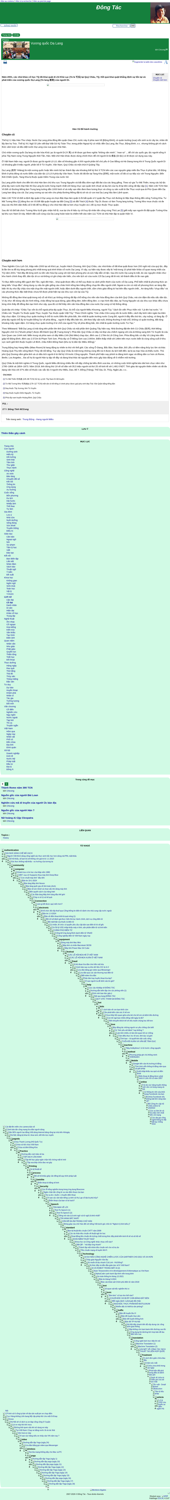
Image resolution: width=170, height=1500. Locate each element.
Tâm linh (10, 462)
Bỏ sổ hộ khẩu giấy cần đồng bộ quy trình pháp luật (55, 1176)
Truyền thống (12, 528)
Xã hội (7, 750)
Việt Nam (8, 728)
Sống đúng (11, 523)
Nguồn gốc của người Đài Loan (19, 795)
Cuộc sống (9, 492)
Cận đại (10, 600)
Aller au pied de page (42, 1)
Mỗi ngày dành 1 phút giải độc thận (126, 1301)
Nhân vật (10, 737)
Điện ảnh (10, 638)
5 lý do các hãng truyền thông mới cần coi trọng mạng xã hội (154, 1087)
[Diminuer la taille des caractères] (166, 63)
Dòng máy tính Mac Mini (71, 943)
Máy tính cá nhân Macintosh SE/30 (77, 945)
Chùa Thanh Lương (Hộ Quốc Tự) (28, 1142)
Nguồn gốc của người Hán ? (17, 810)
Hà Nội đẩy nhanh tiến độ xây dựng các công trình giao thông (145, 1325)
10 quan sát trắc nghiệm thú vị (117, 1289)
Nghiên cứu (11, 712)
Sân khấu (10, 632)
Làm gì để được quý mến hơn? (49, 904)
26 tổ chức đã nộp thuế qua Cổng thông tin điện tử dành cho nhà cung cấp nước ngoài (76, 911)
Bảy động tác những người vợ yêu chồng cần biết (133, 1027)
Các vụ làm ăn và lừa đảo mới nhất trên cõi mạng (157, 1113)
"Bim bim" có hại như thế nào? (120, 1295)
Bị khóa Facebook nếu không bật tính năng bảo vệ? (156, 1099)
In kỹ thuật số (36, 1169)
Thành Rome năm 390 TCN (16, 787)
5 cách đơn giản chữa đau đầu (154, 1359)
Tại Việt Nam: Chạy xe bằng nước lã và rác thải (35, 1430)
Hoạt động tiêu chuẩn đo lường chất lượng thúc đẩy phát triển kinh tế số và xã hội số (106, 1236)
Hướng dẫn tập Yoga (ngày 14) (54, 1473)
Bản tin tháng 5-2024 (107, 1279)
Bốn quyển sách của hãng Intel (42, 892)
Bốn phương (12, 495)
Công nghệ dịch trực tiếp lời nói (147, 1341)
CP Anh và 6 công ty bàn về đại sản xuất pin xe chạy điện (28, 1414)
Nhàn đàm (11, 564)
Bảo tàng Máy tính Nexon (34, 883)
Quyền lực (11, 652)
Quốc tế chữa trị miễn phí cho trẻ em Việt (157, 1380)
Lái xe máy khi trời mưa (22, 1425)
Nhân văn (10, 644)
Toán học (10, 588)
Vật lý (9, 591)
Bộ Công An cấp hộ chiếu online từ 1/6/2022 (156, 1106)
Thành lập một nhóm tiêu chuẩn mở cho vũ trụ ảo (99, 1247)
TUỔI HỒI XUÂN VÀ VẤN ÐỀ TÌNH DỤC (139, 1041)
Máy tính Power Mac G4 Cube (77, 948)
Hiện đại (10, 610)
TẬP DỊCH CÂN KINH (32, 1157)
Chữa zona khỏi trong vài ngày (156, 1367)
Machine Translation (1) (146, 1344)
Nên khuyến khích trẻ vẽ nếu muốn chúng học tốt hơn (131, 1021)
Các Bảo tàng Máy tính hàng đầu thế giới (48, 894)
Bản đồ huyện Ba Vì (128, 1313)
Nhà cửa (10, 517)
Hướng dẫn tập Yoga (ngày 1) (45, 1459)
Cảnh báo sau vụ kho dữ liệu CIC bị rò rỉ (92, 967)
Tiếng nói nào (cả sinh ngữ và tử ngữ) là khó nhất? (79, 1216)
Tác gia (9, 698)
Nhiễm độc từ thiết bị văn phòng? (129, 1307)
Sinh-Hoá (10, 586)
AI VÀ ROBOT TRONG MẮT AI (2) (106, 1268)
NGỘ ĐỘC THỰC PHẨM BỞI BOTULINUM (132, 1304)
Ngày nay (10, 734)
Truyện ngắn (12, 725)
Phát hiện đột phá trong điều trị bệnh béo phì (156, 1373)
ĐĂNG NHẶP (10, 25)
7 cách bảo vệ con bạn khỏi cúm (115, 1010)
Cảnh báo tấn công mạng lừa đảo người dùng (25, 1130)
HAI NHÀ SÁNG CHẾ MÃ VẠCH (19, 853)
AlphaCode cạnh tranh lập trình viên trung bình (115, 1274)
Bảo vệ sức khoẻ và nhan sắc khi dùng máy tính (47, 889)
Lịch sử (8, 597)
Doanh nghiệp (12, 753)
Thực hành (11, 468)
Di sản (9, 608)
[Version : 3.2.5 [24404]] (165, 1496)
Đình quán (11, 747)
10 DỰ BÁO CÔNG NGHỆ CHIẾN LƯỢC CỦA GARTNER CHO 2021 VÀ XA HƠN (118, 1257)
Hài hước (10, 501)
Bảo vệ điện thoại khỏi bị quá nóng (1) (60, 916)
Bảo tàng (10, 476)
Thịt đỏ (9, 674)
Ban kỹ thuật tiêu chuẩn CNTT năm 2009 (84, 1231)
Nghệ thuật (9, 619)
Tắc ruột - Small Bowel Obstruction (159, 1387)
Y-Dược (10, 594)
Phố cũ (9, 739)
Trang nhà (6, 35)
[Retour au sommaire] (167, 134)
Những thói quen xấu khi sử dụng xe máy (31, 1427)
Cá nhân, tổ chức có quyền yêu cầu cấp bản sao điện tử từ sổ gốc (77, 925)
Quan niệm (9, 641)
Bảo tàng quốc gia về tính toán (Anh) (41, 886)
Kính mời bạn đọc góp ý (102, 993)
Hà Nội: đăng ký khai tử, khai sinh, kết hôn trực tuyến (32, 1135)
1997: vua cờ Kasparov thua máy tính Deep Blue (38, 875)
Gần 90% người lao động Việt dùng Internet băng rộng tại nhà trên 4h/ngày (39, 1132)
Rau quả (10, 668)
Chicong (161, 50)
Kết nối (7, 556)
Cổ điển (10, 709)
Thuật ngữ (11, 569)
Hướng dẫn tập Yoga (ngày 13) (53, 1470)
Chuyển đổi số (13, 479)
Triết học (10, 657)
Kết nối (9, 482)
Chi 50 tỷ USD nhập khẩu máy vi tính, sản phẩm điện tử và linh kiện (79, 927)
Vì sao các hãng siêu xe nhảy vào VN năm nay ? (39, 1436)
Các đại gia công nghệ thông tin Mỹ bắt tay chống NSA (159, 1121)
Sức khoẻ (10, 525)
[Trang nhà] (160, 23)
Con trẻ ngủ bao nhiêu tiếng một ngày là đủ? (125, 1018)
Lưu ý (9, 515)
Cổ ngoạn (10, 624)
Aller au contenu (7, 1)
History (6, 838)
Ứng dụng (11, 487)
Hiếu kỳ (9, 454)
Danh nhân (11, 605)
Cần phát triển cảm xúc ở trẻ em (117, 1012)
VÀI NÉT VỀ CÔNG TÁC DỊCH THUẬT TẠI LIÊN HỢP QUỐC (153, 1350)
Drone (11, 1419)
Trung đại (10, 616)
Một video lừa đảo (88, 975)
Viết (8, 550)
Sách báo (10, 567)
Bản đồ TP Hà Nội (132, 1322)
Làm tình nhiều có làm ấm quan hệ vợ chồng (135, 1033)
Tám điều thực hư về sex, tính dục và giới (135, 1036)
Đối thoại (10, 660)
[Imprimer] (5, 63)
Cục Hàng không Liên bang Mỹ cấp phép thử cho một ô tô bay (32, 1416)
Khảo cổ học (12, 613)
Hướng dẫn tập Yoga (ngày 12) (51, 1467)
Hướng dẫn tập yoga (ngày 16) (58, 1478)
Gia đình (8, 512)
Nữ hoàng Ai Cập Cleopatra (17, 817)
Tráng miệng (12, 679)
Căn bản (10, 537)
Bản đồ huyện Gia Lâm (130, 1316)
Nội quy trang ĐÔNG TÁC (105, 996)
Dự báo (9, 687)
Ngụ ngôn (10, 715)
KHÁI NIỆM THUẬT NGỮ (83, 1239)
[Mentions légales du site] (98, 1490)
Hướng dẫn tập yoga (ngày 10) (47, 1462)
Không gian (11, 580)
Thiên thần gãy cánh (13, 433)
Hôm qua (10, 731)
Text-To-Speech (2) (64, 1213)
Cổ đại (16, 35)
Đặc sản (10, 682)
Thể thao (10, 506)
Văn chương (10, 706)
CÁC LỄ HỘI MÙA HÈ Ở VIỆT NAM (83, 955)
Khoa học (8, 577)
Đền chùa (10, 742)
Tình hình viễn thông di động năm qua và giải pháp (150, 1067)
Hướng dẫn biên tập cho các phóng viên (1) (108, 991)
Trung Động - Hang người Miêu (38, 419)
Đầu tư (9, 764)
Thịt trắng (10, 671)
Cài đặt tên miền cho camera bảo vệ (20, 1127)
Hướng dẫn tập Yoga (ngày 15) (56, 1475)
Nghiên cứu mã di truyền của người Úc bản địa (28, 802)
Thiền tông (11, 654)
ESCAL (161, 1498)
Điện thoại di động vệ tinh (48, 1183)
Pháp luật (10, 761)
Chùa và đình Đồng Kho (28, 1147)
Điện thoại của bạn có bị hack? (62, 1201)
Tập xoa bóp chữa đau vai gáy (39, 1162)
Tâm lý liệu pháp (159, 1392)
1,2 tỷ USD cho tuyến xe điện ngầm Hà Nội (85, 1405)
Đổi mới (10, 703)
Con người (9, 449)
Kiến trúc (10, 630)
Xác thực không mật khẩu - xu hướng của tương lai (32, 862)
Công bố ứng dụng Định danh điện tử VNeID (74, 933)
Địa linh (9, 745)
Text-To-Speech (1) (62, 1210)
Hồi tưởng (11, 457)
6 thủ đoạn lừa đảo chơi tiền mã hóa (89, 964)
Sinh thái (10, 460)
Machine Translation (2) (147, 1346)
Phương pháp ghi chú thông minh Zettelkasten (143, 1056)
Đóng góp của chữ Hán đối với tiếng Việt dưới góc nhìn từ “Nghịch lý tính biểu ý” (97, 1224)
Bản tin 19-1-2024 (29, 881)
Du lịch (9, 498)
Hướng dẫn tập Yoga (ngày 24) (36, 1443)
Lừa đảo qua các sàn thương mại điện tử (96, 973)
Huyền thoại (12, 690)
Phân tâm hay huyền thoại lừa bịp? (97, 978)
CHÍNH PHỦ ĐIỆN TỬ (63, 930)
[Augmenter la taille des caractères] (147, 62)
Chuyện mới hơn (160, 80)
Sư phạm (10, 545)
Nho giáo (10, 646)
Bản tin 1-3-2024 (49, 914)
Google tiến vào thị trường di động (147, 1064)
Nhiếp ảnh (11, 503)
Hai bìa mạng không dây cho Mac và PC (45, 1452)
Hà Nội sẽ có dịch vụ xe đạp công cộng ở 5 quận (30, 1422)
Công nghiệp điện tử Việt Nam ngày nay (73, 936)
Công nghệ (9, 470)
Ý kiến (9, 572)
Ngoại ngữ (11, 539)
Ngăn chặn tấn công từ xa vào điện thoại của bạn (64, 1192)
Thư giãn (10, 465)
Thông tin (10, 484)
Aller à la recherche (24, 1)
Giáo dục (8, 534)
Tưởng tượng (12, 701)
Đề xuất (10, 575)
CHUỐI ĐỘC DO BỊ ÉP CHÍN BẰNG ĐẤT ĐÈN (129, 1298)
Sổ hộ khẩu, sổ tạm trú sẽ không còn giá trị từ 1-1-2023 (31, 859)
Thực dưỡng (10, 662)
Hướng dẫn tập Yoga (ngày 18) (62, 1484)
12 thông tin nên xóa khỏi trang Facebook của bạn (154, 1093)
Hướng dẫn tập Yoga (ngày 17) (60, 1481)
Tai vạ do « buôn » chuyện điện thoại (61, 1195)
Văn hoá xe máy (24, 1433)
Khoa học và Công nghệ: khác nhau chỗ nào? (94, 1242)
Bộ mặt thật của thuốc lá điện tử (61, 922)
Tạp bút (10, 720)
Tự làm (9, 509)
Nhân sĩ (10, 695)
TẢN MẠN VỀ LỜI (60, 1207)
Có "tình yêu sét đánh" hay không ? (129, 1030)
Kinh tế (9, 756)
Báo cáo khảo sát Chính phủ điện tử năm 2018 (120, 1282)
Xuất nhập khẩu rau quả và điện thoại (150, 1072)
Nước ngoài (11, 717)
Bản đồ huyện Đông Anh (133, 1319)
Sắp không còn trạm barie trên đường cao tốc (147, 1329)
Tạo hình (10, 635)
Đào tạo (10, 553)
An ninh (10, 474)
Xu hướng (11, 490)
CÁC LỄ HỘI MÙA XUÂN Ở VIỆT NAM (86, 958)
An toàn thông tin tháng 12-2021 (110, 1276)
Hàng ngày (11, 666)
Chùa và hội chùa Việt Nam (27, 1145)
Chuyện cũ (157, 78)
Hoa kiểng (11, 627)
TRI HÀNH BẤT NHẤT (69, 1218)
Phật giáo (10, 649)
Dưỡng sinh (11, 452)
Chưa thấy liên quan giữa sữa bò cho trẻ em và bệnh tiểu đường (131, 1015)
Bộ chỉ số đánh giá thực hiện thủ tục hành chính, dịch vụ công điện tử (74, 919)
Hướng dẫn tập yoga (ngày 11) (49, 1464)
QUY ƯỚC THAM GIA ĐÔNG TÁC (110, 999)
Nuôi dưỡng (12, 520)
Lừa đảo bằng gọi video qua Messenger (94, 970)
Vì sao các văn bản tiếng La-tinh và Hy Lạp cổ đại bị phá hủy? (72, 1198)
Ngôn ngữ (11, 583)
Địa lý (9, 767)
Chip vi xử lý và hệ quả (42, 897)
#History (5, 40)
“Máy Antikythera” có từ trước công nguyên (143, 1048)
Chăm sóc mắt (151, 1363)
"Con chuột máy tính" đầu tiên (32, 878)
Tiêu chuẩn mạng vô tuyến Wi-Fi (94, 1250)
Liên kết (10, 561)
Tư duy (7, 684)
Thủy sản (10, 676)
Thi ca (9, 723)
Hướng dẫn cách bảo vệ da (33, 1154)
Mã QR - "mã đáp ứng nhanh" (89, 1245)
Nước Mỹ (10, 759)
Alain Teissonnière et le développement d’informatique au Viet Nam (121, 1271)
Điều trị (9, 531)
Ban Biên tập (12, 559)
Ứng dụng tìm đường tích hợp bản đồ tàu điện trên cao (147, 1333)
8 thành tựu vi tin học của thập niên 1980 (33, 872)
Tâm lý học (11, 547)
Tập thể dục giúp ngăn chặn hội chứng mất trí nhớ (45, 1160)
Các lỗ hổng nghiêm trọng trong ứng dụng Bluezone (63, 1189)
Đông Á (9, 769)
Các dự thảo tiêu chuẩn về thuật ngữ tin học (87, 1233)
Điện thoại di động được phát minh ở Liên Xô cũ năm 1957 (151, 1077)
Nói (8, 542)
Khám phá (11, 693)
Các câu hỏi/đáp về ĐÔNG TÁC (102, 988)
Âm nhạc (10, 622)
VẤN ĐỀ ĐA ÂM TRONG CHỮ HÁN (77, 1221)
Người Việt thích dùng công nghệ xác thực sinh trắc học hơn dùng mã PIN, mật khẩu (42, 856)
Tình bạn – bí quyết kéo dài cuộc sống (135, 1039)
